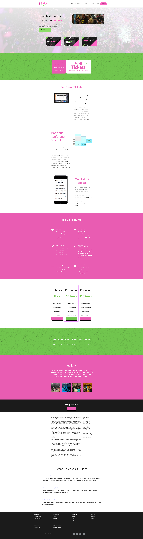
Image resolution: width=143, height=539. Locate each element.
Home (72, 3)
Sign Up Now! (71, 408)
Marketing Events (37, 521)
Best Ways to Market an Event (49, 500)
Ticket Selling (55, 518)
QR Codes (54, 521)
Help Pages (93, 516)
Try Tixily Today (44, 29)
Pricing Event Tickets (47, 476)
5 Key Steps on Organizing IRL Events (51, 488)
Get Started (103, 3)
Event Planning (36, 520)
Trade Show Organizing (57, 527)
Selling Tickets (36, 525)
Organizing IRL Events (37, 523)
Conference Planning (37, 516)
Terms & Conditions (48, 535)
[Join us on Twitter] (77, 534)
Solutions (85, 3)
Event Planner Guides (76, 521)
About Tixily (77, 3)
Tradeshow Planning (37, 518)
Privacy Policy (55, 535)
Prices (98, 3)
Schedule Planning (56, 520)
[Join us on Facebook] (73, 534)
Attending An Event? (56, 29)
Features (92, 3)
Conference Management (57, 525)
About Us (73, 516)
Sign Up (57, 318)
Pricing (73, 518)
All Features (55, 523)
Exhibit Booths (55, 516)
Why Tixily (74, 520)
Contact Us (93, 520)
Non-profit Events (37, 527)
